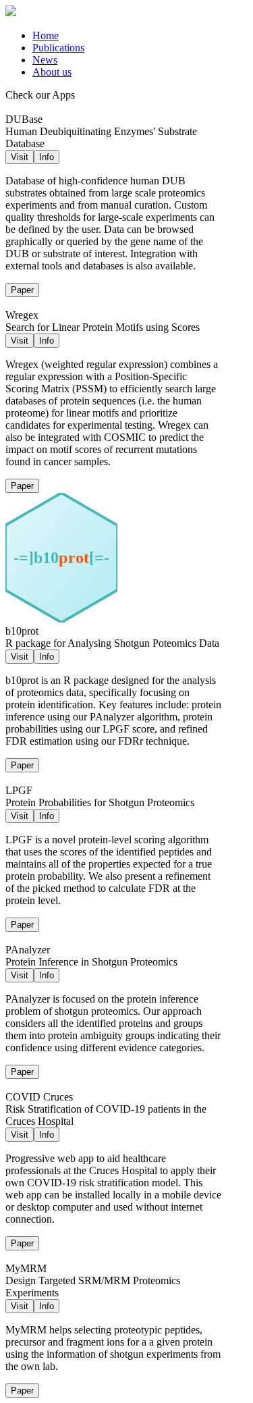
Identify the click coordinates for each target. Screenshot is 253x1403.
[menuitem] (45, 35)
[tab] (140, 36)
